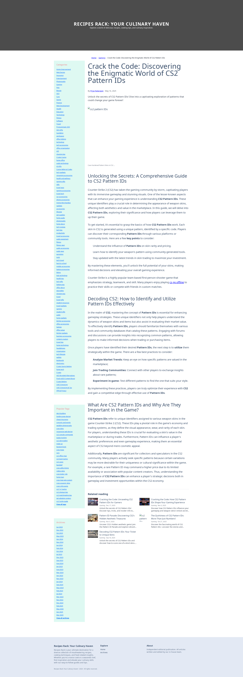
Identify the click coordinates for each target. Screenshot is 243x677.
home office (60, 160)
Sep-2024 (59, 585)
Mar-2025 (59, 615)
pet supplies (60, 215)
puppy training (61, 438)
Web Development (62, 106)
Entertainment (61, 78)
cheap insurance (62, 419)
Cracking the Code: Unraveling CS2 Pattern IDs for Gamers (116, 501)
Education (59, 112)
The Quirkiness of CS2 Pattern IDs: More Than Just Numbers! (167, 517)
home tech (60, 369)
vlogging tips (60, 294)
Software (59, 121)
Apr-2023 (59, 576)
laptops (59, 327)
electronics (60, 363)
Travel (58, 124)
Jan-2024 (59, 582)
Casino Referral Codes (64, 169)
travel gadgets (61, 306)
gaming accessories (63, 191)
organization (60, 351)
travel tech (60, 194)
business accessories (63, 336)
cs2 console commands (64, 435)
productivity (60, 233)
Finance (59, 103)
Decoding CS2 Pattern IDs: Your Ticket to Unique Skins (117, 533)
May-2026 (60, 609)
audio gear (60, 251)
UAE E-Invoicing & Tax (64, 388)
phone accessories (63, 200)
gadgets (59, 206)
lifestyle (59, 212)
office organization (63, 148)
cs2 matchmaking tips (64, 495)
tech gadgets (61, 172)
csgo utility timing (62, 468)
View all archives (62, 618)
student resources (62, 303)
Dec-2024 (59, 603)
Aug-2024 (59, 563)
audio (58, 315)
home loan (60, 477)
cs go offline (177, 282)
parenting (59, 254)
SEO (57, 94)
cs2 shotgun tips (62, 492)
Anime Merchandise (63, 203)
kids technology (61, 275)
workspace (60, 136)
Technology (60, 115)
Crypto (58, 372)
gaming (59, 309)
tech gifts (59, 282)
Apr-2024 (59, 539)
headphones (60, 348)
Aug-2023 (59, 570)
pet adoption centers (63, 498)
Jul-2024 (59, 594)
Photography (60, 81)
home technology (62, 345)
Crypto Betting (61, 382)
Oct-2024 (59, 551)
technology (60, 142)
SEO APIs (59, 130)
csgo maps (60, 450)
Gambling (59, 133)
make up (59, 444)
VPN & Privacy (61, 391)
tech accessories (62, 145)
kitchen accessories (63, 321)
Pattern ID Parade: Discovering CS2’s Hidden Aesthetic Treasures (117, 517)
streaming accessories (64, 175)
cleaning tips (60, 154)
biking (58, 272)
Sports (58, 100)
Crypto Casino (61, 157)
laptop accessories (63, 269)
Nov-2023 (59, 579)
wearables (60, 291)
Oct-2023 (59, 533)
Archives (104, 652)
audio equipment (62, 239)
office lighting (61, 139)
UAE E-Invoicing (62, 385)
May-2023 (60, 536)
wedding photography (64, 426)
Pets (57, 88)
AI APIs (59, 166)
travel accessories (62, 236)
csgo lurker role (61, 474)
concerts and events (63, 422)
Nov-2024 (59, 542)
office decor (60, 288)
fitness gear (60, 245)
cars (57, 453)
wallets (58, 357)
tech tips (59, 230)
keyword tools (61, 447)
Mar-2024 (59, 573)
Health (58, 109)
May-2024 (60, 588)
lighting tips (60, 285)
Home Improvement (63, 69)
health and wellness (63, 178)
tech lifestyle (60, 354)
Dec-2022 (59, 530)
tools (58, 257)
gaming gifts (60, 181)
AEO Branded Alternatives (65, 375)
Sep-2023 (59, 560)
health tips (60, 278)
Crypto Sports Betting (64, 366)
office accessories (62, 324)
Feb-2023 (59, 591)
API (57, 151)
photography (60, 221)
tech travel (60, 260)
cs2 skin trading (61, 441)
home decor (60, 224)
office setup (60, 330)
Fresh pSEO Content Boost (65, 379)
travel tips (59, 342)
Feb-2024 (59, 548)
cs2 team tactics (62, 459)
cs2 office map (61, 456)
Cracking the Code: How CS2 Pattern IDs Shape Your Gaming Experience (168, 501)
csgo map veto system (64, 480)
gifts (57, 185)
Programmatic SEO (63, 127)
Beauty (58, 91)
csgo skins (60, 429)
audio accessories (62, 248)
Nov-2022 (59, 600)
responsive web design (64, 432)
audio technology (62, 163)
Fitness (58, 118)
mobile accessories (63, 266)
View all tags (61, 504)
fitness (58, 242)
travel (58, 297)
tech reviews (60, 227)
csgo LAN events (62, 486)
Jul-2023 (59, 554)
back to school (61, 263)
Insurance (60, 75)
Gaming (102, 58)
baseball (59, 465)
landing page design (63, 416)
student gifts (60, 312)
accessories (60, 209)
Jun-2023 (59, 527)
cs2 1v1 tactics (61, 489)
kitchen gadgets (62, 333)
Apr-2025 (59, 612)
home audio (60, 218)
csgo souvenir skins (63, 483)
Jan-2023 (59, 566)
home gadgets (61, 318)
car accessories (61, 197)
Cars (58, 97)
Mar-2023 (59, 597)
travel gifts (60, 300)
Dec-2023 (59, 557)
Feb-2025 (59, 606)
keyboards (60, 360)
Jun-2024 (59, 545)
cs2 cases (59, 462)
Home (93, 58)
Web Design (60, 72)
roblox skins (60, 471)
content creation (62, 339)
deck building (61, 413)
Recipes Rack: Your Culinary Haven (121, 24)
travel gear (60, 188)
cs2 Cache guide (62, 501)
